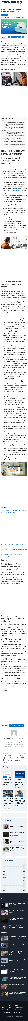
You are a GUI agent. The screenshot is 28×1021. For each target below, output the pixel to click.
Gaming (4, 880)
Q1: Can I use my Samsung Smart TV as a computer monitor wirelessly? (14, 133)
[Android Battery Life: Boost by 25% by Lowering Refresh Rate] (6, 841)
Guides (4, 868)
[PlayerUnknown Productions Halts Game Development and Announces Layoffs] (4, 979)
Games (4, 877)
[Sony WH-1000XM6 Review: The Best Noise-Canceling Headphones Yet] (4, 953)
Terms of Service (7, 1010)
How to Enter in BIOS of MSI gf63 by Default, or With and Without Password (7, 759)
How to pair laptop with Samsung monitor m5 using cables (14, 128)
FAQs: (4, 130)
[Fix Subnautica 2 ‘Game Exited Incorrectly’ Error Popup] (4, 971)
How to (4, 777)
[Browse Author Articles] (14, 733)
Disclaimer (7, 1012)
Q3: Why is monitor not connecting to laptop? (13, 139)
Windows (5, 883)
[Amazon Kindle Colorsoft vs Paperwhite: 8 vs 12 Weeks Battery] (6, 826)
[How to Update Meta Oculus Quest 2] (4, 945)
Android (4, 871)
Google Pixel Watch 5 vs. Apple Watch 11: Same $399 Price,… (17, 849)
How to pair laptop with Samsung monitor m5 (14, 122)
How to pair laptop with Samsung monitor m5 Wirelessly (14, 125)
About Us (7, 1005)
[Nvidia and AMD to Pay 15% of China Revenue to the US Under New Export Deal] (8, 793)
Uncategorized (4, 14)
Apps (4, 890)
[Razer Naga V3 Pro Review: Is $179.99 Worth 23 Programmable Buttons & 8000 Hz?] (6, 834)
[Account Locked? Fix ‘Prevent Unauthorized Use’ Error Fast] (8, 774)
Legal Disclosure (7, 1007)
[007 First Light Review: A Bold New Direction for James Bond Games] (4, 994)
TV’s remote (15, 190)
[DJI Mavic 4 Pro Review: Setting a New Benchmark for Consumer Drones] (4, 960)
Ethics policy (17, 1012)
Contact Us (17, 1005)
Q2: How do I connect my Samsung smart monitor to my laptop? (14, 136)
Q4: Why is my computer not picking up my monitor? (14, 142)
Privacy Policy (19, 1007)
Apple (4, 874)
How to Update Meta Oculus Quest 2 (18, 944)
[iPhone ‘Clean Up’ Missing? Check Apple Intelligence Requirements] (4, 912)
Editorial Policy (19, 1010)
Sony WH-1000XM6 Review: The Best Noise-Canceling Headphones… (17, 953)
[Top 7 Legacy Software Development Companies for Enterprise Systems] (20, 774)
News (4, 887)
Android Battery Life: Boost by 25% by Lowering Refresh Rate (17, 841)
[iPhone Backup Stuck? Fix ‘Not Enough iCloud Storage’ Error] (4, 920)
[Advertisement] (14, 102)
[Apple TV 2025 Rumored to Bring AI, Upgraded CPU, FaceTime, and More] (20, 793)
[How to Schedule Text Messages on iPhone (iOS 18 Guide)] (4, 905)
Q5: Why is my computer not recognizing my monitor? (15, 145)
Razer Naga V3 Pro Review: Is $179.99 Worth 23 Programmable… (17, 834)
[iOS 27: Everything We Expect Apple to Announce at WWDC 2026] (4, 927)
